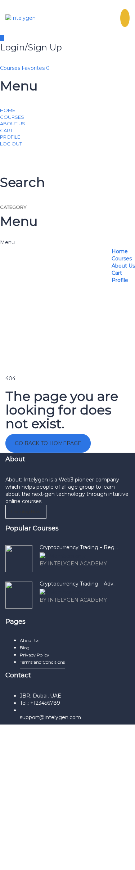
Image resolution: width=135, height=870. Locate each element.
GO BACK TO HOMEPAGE (48, 443)
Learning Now (26, 511)
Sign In (64, 859)
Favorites (36, 68)
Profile (10, 137)
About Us (12, 123)
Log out (11, 144)
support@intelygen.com (50, 717)
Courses (11, 68)
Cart (6, 130)
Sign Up (44, 859)
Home (7, 110)
